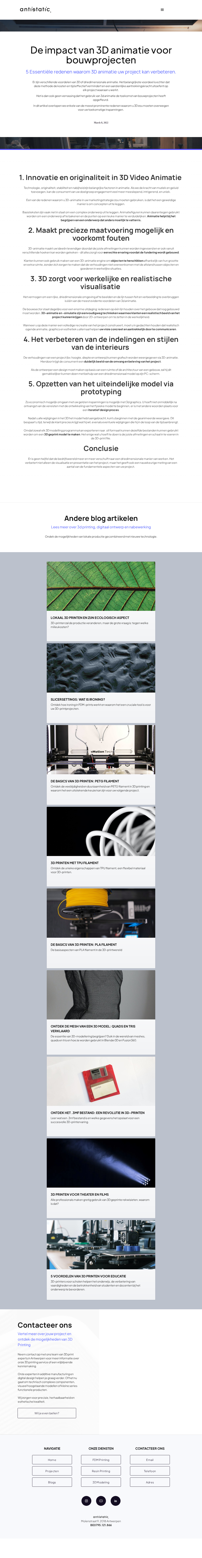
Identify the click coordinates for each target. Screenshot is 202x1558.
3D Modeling (101, 1482)
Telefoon (150, 1471)
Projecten (52, 1471)
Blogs (52, 1482)
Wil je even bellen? (47, 1413)
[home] (35, 10)
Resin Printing (101, 1471)
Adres (150, 1482)
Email (150, 1460)
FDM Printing (101, 1460)
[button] (162, 10)
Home (52, 1460)
